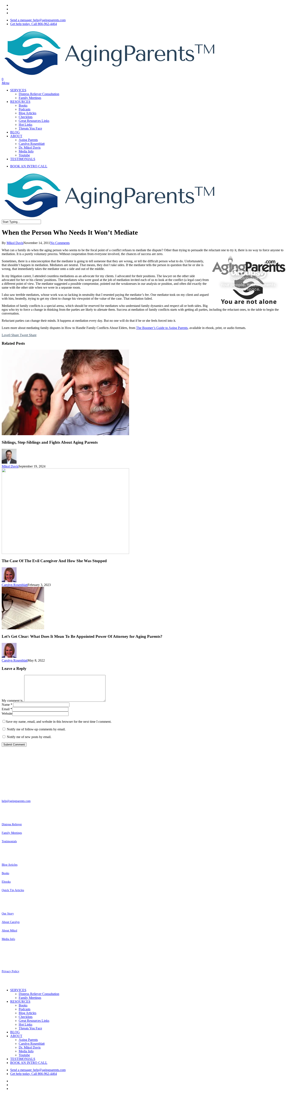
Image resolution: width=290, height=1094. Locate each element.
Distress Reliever (12, 824)
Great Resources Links (34, 1020)
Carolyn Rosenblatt (15, 585)
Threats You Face (30, 1028)
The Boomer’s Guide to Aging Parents (162, 328)
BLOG (15, 1032)
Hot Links (25, 1024)
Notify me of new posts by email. (29, 737)
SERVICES (18, 990)
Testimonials (9, 841)
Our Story (8, 913)
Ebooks (6, 881)
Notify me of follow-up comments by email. (36, 729)
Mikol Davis (15, 243)
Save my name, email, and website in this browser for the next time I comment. (58, 721)
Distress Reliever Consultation (39, 994)
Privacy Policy (10, 971)
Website (7, 713)
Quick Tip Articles (13, 890)
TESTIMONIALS (22, 1059)
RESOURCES (20, 1001)
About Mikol (9, 930)
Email (7, 709)
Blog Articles (9, 864)
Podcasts (24, 1009)
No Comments (60, 243)
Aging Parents (28, 1040)
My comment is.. (13, 700)
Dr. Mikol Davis (30, 1047)
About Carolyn (11, 922)
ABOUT (16, 1036)
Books (5, 873)
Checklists (25, 1017)
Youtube (24, 1055)
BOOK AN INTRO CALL (28, 1062)
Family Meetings (12, 832)
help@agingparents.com (16, 801)
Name (7, 704)
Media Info (8, 939)
